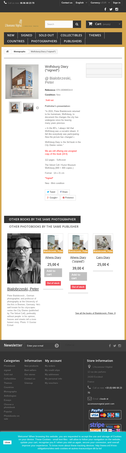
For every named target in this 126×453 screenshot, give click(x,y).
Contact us (67, 2)
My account (53, 361)
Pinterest (69, 197)
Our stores (29, 374)
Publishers (73, 41)
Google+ (53, 197)
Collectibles (71, 35)
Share (64, 192)
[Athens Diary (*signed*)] (78, 243)
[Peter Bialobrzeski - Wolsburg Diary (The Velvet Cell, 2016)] (15, 107)
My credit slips (52, 370)
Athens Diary (53, 257)
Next (37, 107)
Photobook (9, 366)
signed (26, 35)
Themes (95, 35)
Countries (15, 41)
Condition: (50, 95)
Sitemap (28, 383)
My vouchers (51, 383)
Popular (8, 411)
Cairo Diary (103, 257)
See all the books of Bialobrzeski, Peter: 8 (95, 313)
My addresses (52, 374)
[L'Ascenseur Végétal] (22, 23)
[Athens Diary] (53, 243)
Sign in (116, 2)
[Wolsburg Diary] (28, 107)
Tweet (52, 192)
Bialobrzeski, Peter (58, 80)
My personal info (53, 379)
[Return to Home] (7, 52)
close (7, 442)
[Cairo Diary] (103, 243)
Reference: (50, 90)
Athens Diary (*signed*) (78, 259)
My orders (50, 366)
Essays (7, 400)
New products (31, 366)
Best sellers (30, 370)
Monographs (10, 391)
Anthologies (10, 396)
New (10, 35)
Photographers (44, 41)
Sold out (46, 35)
